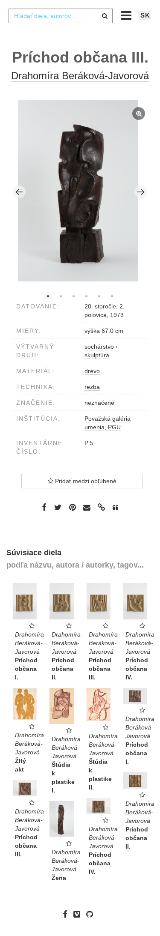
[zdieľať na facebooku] (44, 507)
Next (140, 191)
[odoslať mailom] (87, 508)
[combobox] (61, 16)
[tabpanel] (80, 192)
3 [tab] (74, 296)
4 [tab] (86, 296)
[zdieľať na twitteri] (57, 507)
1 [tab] (48, 296)
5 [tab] (99, 296)
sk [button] (145, 15)
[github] (91, 914)
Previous (19, 191)
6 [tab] (112, 296)
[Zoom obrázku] (78, 190)
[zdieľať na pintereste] (72, 507)
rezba (92, 386)
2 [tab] (61, 296)
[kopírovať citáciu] (115, 507)
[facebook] (67, 914)
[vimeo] (78, 914)
